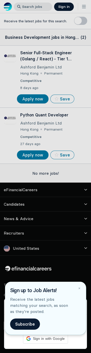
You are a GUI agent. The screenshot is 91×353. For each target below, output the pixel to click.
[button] (45, 176)
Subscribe (25, 324)
